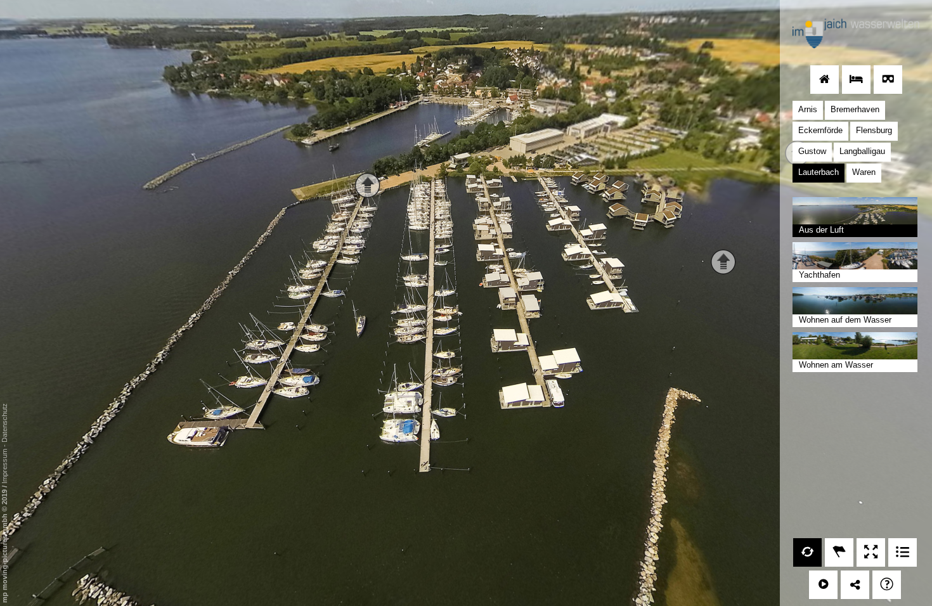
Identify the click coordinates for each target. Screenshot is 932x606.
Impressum (4, 466)
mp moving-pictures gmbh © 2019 (4, 545)
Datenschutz (4, 422)
